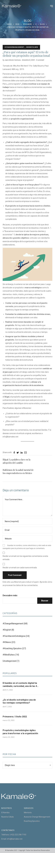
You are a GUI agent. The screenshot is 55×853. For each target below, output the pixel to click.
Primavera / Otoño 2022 (15, 716)
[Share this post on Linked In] (22, 452)
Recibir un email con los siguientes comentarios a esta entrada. (25, 558)
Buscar (44, 600)
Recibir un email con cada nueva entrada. (20, 567)
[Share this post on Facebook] (14, 452)
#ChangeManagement (13, 623)
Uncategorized (9, 661)
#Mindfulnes (9, 654)
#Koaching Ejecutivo (12, 648)
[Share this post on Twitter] (18, 452)
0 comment (40, 60)
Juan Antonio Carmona (13, 60)
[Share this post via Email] (25, 452)
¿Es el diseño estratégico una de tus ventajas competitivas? (19, 701)
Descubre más (10, 595)
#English (7, 630)
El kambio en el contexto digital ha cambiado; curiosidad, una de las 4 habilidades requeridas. (20, 685)
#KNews (7, 642)
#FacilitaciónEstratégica (14, 636)
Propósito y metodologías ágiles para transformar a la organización (20, 732)
